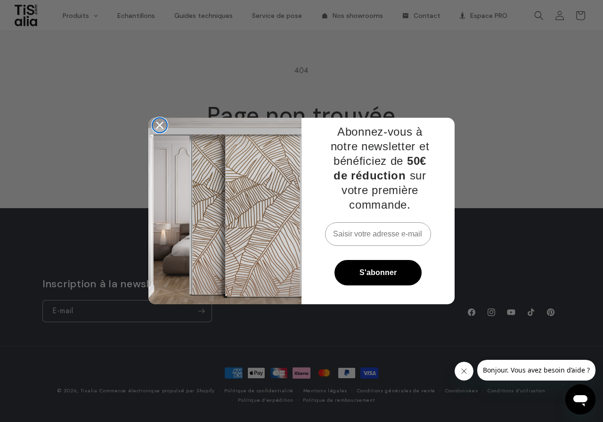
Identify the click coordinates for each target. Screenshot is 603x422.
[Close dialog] (159, 125)
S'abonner (378, 272)
